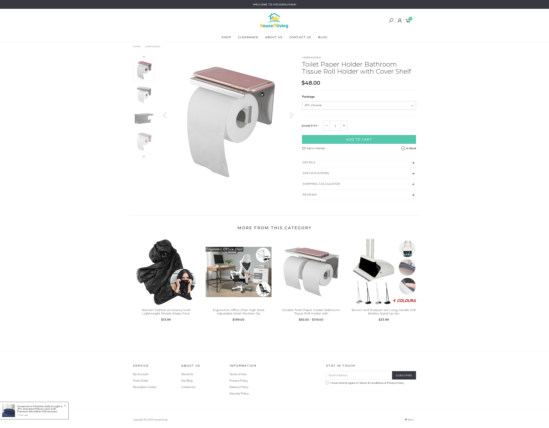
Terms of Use (237, 374)
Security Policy (239, 393)
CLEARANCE (248, 37)
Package (308, 97)
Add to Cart (359, 139)
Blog (322, 37)
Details (309, 162)
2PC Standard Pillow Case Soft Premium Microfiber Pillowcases (37, 410)
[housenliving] (274, 20)
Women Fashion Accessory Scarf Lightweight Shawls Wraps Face (165, 312)
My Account (140, 374)
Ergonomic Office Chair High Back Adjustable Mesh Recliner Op (238, 312)
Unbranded (311, 57)
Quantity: (310, 125)
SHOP (226, 37)
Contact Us (300, 37)
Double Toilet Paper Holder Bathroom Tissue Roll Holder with (311, 312)
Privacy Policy (238, 380)
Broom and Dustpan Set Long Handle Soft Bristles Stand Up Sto (383, 312)
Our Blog (187, 380)
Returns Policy (238, 387)
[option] (228, 119)
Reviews (310, 194)
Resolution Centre (145, 387)
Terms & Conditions (371, 382)
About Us (273, 37)
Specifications (316, 173)
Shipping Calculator (321, 183)
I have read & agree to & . (367, 382)
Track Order (140, 380)
